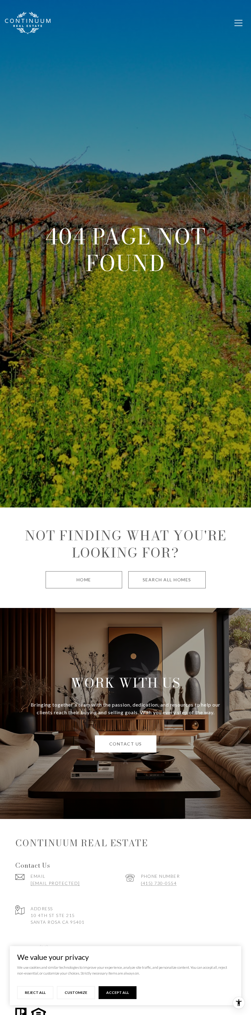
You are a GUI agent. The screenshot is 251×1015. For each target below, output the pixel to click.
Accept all (117, 992)
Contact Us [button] (125, 743)
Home (84, 579)
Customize (76, 992)
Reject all (35, 992)
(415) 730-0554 (159, 883)
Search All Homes (167, 579)
